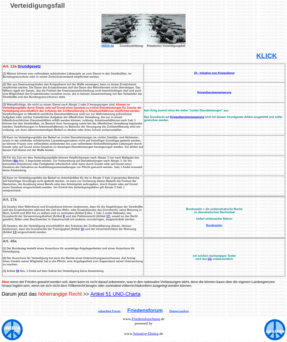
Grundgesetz (29, 66)
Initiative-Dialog (145, 333)
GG (210, 259)
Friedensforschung (146, 319)
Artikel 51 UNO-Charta (115, 294)
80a (15, 160)
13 (14, 232)
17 (107, 216)
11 (82, 229)
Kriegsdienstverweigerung (187, 117)
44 (17, 271)
